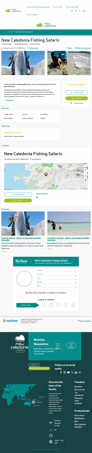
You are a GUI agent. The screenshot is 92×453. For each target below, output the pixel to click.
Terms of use (36, 449)
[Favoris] (79, 10)
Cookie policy (55, 449)
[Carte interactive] (76, 11)
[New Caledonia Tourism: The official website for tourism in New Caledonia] (12, 11)
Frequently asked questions (78, 400)
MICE (76, 421)
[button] (72, 11)
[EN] (84, 11)
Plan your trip (79, 389)
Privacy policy (45, 449)
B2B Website (79, 418)
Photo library (79, 415)
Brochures (78, 386)
